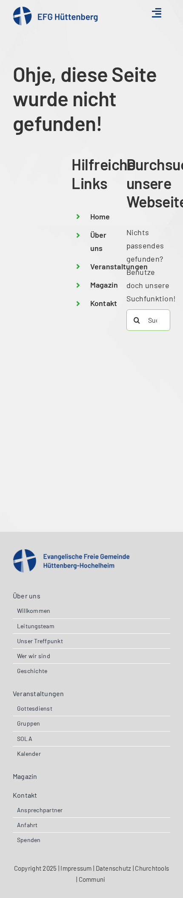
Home (100, 216)
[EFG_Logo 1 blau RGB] (55, 10)
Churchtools (152, 868)
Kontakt (103, 303)
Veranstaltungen (119, 266)
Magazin (104, 284)
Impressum (76, 868)
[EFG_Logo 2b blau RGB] (71, 552)
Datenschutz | (115, 868)
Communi (93, 879)
